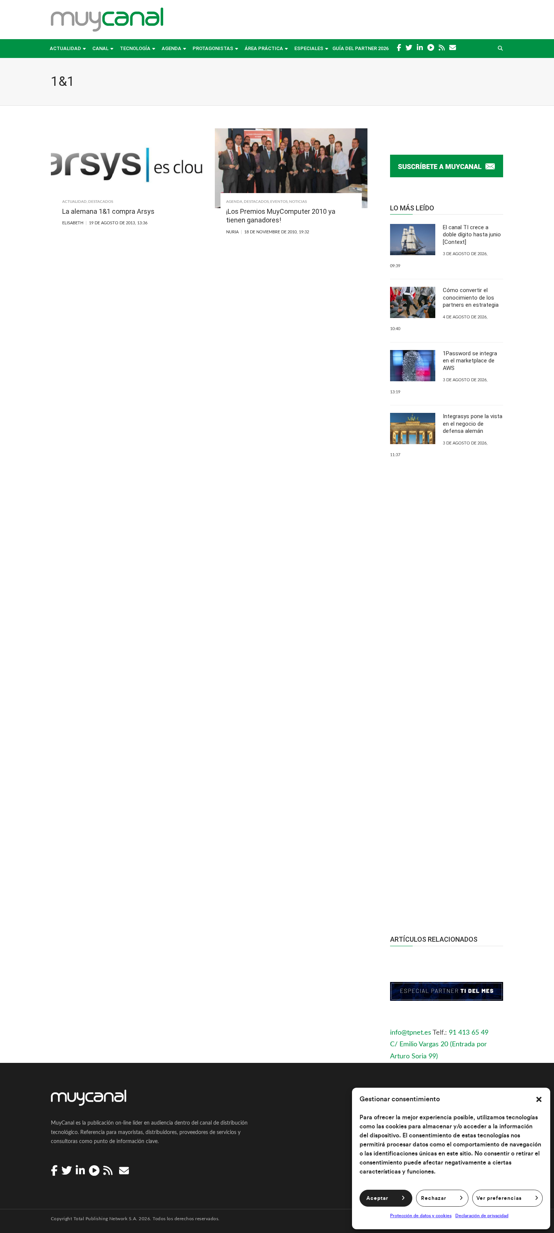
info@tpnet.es (410, 1032)
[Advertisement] (446, 777)
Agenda (171, 48)
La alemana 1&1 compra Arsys (108, 211)
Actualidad (65, 48)
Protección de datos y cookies (420, 1215)
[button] (539, 1099)
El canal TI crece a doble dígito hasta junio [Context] (472, 234)
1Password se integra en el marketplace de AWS (470, 360)
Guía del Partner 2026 (360, 48)
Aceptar (377, 1198)
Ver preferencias (499, 1198)
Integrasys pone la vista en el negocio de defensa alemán (472, 423)
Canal (100, 48)
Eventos (279, 202)
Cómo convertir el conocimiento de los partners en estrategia (471, 297)
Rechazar (433, 1198)
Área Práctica (264, 48)
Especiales (308, 48)
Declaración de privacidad (481, 1215)
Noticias (298, 202)
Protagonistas (213, 48)
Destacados (100, 202)
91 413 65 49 (468, 1032)
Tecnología (135, 48)
